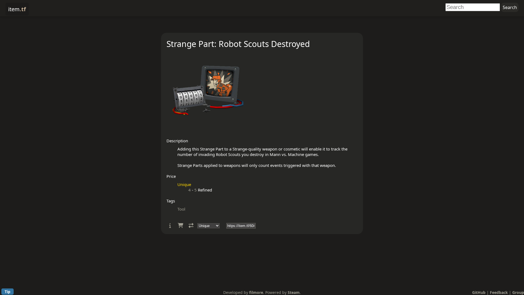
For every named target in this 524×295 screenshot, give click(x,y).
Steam (294, 292)
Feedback (499, 292)
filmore (256, 292)
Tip (7, 291)
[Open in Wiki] (170, 225)
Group (518, 292)
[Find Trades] (191, 225)
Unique (184, 184)
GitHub (479, 292)
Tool (181, 209)
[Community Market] (180, 225)
